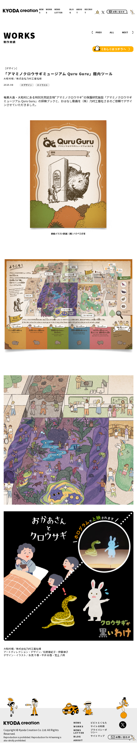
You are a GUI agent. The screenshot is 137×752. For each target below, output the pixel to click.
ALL (112, 32)
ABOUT (79, 11)
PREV (99, 32)
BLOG (71, 11)
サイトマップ (98, 735)
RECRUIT (88, 11)
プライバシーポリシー (99, 731)
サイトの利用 (98, 726)
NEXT (125, 32)
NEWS (41, 11)
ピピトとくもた (99, 722)
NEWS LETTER (58, 11)
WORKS (49, 11)
